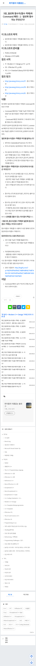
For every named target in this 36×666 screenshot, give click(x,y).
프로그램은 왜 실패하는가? (12, 544)
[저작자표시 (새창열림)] (33, 297)
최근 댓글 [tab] (25, 594)
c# (5, 624)
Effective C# (8, 519)
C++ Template (9, 509)
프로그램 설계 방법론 (10, 533)
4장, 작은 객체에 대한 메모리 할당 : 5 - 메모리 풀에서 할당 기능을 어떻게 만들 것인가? (13, 361)
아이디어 (7, 565)
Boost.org (8, 441)
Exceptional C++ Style (11, 495)
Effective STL (9, 512)
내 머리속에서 (8, 576)
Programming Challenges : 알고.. (14, 540)
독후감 (6, 463)
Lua (5, 612)
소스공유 (7, 438)
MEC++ (27, 620)
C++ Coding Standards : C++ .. (13, 498)
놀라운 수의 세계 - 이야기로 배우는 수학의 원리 (17, 547)
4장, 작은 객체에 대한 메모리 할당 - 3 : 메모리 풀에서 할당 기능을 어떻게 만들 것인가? (13, 378)
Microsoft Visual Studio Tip (12, 448)
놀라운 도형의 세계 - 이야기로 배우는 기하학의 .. (18, 551)
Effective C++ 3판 (10, 477)
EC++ (11, 624)
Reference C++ (9, 480)
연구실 (5, 434)
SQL (6, 452)
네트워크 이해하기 (9, 445)
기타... (5, 558)
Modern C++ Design (15, 315)
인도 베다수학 (8, 554)
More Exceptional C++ (11, 491)
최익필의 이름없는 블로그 (18, 3)
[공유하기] (10, 300)
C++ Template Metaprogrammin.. (14, 505)
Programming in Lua (10, 523)
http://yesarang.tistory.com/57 (15, 81)
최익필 (5, 24)
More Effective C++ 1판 (11, 484)
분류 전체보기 (8, 429)
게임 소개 (7, 583)
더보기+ (32, 632)
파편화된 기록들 (9, 455)
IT (10, 608)
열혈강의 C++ (8, 466)
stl (21, 620)
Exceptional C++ (9, 488)
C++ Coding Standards (23, 624)
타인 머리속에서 (9, 580)
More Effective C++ (9, 628)
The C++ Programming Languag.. (14, 470)
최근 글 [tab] (10, 594)
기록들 (6, 562)
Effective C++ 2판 (10, 473)
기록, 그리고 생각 (9, 409)
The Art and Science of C (12, 516)
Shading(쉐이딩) (9, 530)
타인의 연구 (8, 572)
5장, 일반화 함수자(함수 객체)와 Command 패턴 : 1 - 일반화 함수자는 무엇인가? (18, 16)
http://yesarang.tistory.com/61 (15, 93)
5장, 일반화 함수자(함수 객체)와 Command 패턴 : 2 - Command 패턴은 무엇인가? (14, 346)
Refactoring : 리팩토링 (11, 537)
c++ (5, 608)
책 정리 (4, 315)
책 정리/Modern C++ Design (16, 24)
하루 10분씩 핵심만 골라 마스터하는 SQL (16, 526)
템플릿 (28, 608)
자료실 (6, 587)
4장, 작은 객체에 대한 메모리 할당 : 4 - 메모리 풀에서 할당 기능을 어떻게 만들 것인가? (13, 369)
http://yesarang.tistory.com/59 (15, 87)
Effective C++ (8, 616)
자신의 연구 (8, 569)
